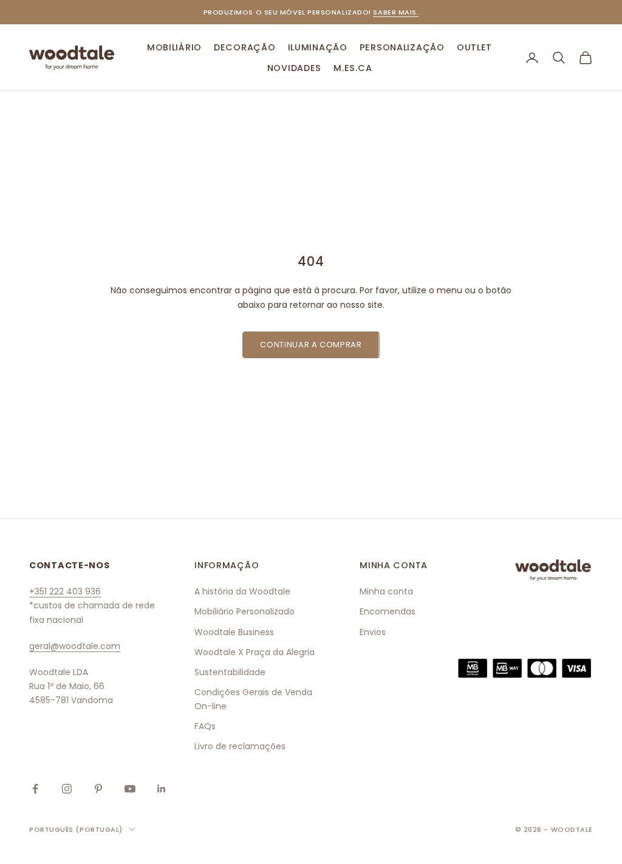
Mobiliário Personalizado (244, 611)
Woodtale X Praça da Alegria (254, 652)
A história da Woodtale (242, 591)
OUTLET (474, 47)
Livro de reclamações (239, 746)
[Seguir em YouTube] (130, 789)
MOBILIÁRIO (174, 47)
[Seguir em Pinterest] (98, 789)
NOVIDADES (294, 68)
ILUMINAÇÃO (317, 47)
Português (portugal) (76, 829)
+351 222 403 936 (65, 591)
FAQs (205, 726)
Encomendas (387, 611)
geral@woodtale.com (74, 646)
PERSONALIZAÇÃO (402, 47)
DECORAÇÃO (244, 47)
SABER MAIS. (396, 12)
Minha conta (386, 591)
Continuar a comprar (310, 344)
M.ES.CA (352, 68)
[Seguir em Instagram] (67, 789)
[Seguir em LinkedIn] (162, 789)
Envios (373, 632)
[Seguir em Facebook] (35, 789)
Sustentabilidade (229, 672)
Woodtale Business (234, 632)
